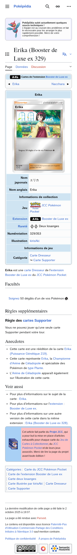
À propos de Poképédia (52, 538)
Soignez (14, 298)
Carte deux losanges (22, 479)
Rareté (22, 226)
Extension (20, 218)
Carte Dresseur (40, 255)
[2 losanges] (34, 226)
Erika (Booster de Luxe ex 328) (46, 423)
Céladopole (33, 363)
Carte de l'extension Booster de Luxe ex (35, 474)
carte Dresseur (34, 270)
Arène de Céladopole (26, 373)
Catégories (13, 469)
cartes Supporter (37, 320)
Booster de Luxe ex (57, 77)
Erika (15, 84)
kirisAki (34, 241)
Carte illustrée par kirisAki (25, 483)
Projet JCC (56, 431)
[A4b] (15, 77)
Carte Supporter (44, 260)
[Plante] (66, 298)
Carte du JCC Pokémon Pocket (45, 469)
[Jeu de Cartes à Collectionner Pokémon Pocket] (35, 205)
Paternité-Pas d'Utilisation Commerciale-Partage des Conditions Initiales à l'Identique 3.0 (36, 528)
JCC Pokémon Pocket (51, 275)
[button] (7, 6)
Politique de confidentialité (20, 538)
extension (57, 270)
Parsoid (41, 518)
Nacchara (58, 84)
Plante (38, 368)
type (31, 368)
